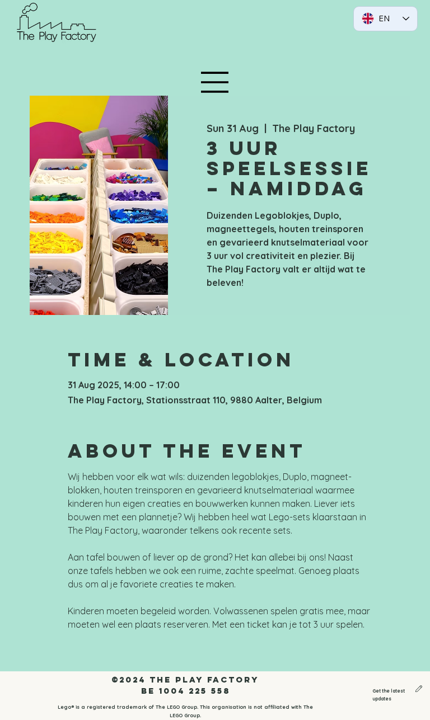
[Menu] (215, 82)
